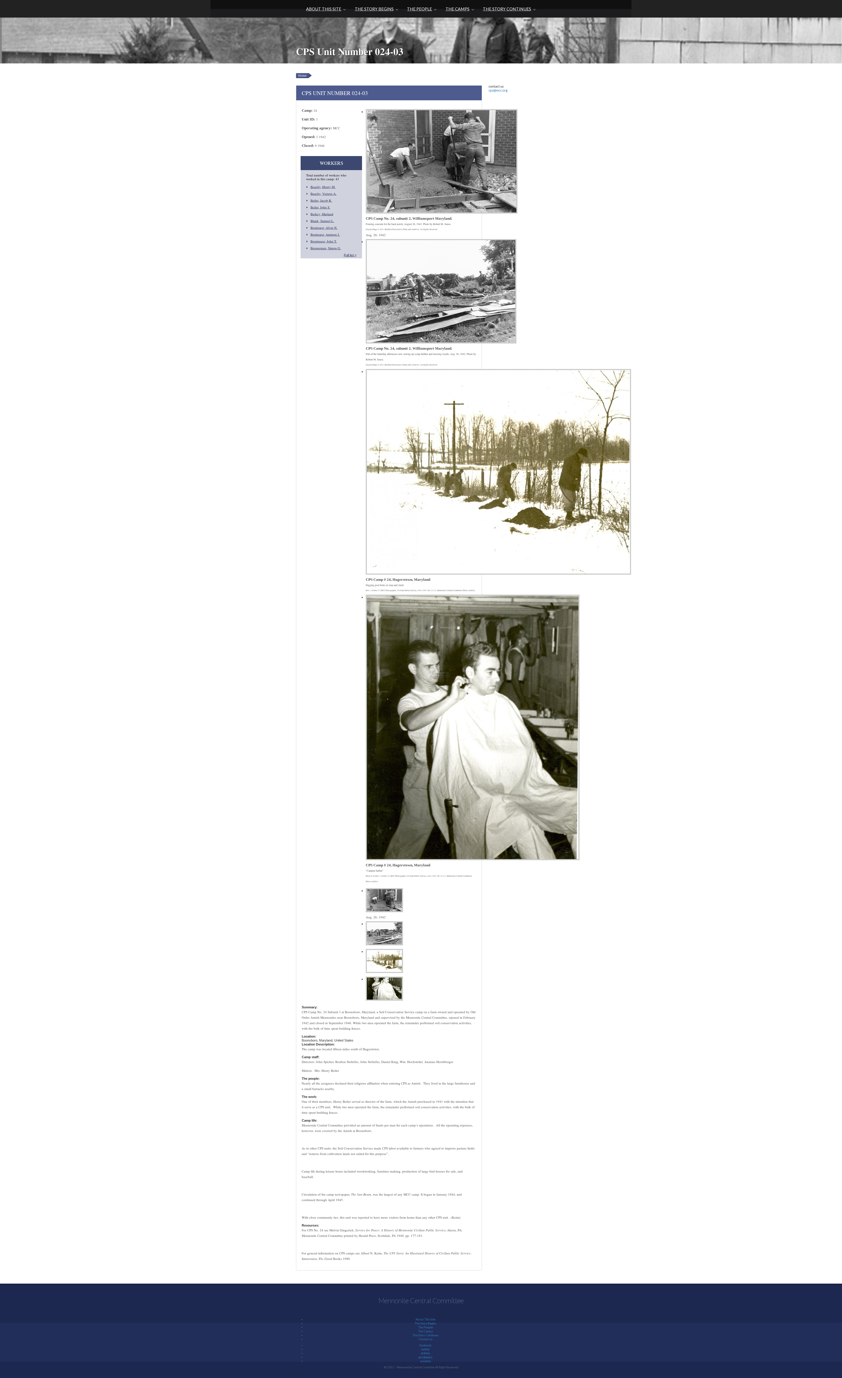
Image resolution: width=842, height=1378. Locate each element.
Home (302, 75)
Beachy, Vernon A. (323, 193)
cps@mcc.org (498, 90)
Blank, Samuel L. (322, 221)
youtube (425, 1361)
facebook (425, 1345)
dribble (425, 1353)
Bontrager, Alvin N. (323, 227)
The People (419, 8)
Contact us (425, 1339)
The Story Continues (507, 8)
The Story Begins (374, 8)
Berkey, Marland (321, 214)
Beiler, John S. (320, 207)
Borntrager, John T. (323, 241)
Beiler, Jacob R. (321, 200)
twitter (425, 1349)
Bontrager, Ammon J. (325, 234)
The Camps (457, 8)
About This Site (323, 8)
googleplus (425, 1357)
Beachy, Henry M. (322, 187)
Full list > (350, 255)
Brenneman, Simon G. (325, 248)
